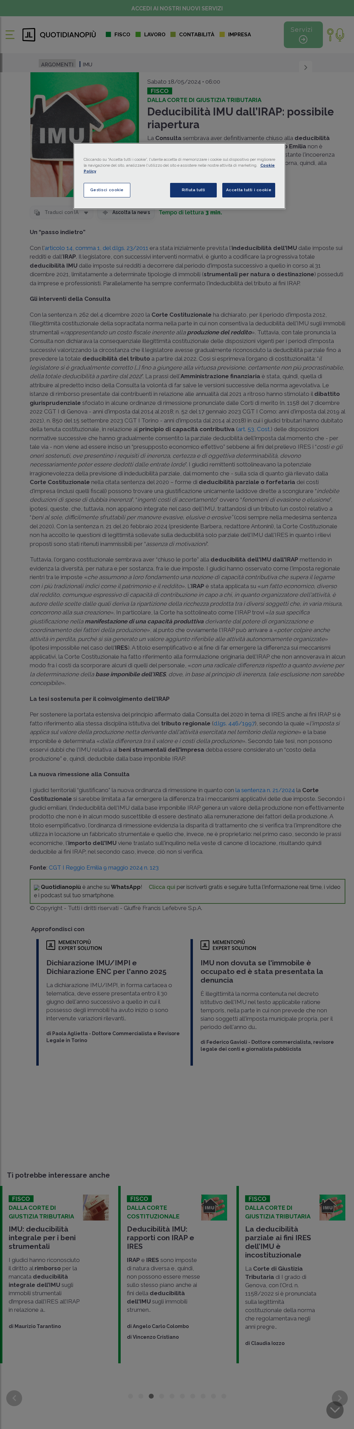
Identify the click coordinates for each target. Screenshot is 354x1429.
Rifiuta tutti (193, 189)
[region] (179, 176)
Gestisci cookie (107, 189)
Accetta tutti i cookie (249, 189)
